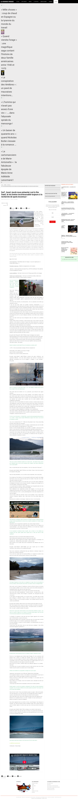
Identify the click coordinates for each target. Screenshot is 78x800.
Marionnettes (34, 785)
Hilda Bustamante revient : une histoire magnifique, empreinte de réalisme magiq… (68, 220)
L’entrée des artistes (35, 783)
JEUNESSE (50, 1)
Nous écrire (49, 784)
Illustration (33, 792)
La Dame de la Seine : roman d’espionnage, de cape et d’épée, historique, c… (67, 242)
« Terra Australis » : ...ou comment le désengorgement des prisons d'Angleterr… (67, 214)
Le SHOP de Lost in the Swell (15, 743)
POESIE (56, 1)
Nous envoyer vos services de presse (52, 785)
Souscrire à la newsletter (50, 788)
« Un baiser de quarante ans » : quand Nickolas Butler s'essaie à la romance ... (9, 137)
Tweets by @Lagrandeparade (50, 196)
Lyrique (33, 788)
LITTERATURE (36, 1)
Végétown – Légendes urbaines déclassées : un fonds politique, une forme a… (68, 236)
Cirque (33, 789)
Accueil (17, 1)
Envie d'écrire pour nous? (51, 789)
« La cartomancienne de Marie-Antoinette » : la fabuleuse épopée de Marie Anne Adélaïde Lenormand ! (9, 165)
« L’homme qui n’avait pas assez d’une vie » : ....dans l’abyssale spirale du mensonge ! (8, 113)
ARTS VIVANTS (24, 1)
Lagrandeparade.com (38, 212)
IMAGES (30, 1)
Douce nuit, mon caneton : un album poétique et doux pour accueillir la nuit (64, 194)
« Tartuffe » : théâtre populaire (63, 226)
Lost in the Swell (38, 217)
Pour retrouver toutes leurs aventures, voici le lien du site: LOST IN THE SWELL (23, 740)
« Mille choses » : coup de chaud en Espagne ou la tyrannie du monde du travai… (67, 202)
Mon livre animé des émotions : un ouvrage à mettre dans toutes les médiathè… (64, 249)
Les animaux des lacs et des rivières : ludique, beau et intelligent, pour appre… (68, 208)
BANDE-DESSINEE (44, 1)
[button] (12, 208)
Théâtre (33, 784)
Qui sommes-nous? (50, 783)
